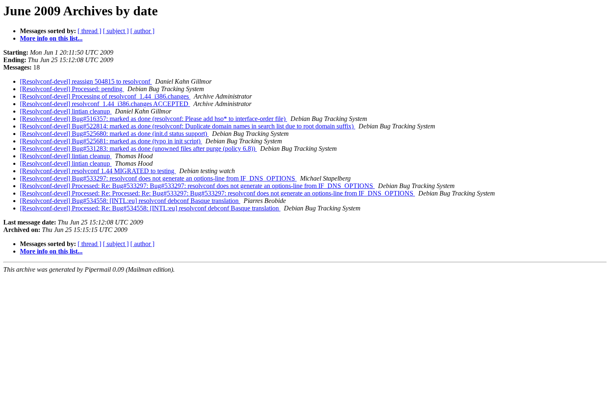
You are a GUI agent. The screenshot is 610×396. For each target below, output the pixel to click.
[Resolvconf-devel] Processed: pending (72, 88)
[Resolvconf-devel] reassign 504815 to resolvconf (86, 81)
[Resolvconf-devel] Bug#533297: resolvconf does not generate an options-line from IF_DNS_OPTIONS (158, 178)
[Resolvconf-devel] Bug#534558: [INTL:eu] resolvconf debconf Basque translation (130, 200)
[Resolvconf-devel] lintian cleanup (66, 111)
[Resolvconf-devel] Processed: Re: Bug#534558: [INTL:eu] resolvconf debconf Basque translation (150, 208)
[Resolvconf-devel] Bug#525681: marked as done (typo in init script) (111, 141)
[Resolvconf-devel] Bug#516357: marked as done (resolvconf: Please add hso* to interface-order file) (153, 118)
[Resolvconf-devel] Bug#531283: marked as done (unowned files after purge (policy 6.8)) (138, 148)
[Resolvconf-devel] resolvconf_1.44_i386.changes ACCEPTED (105, 103)
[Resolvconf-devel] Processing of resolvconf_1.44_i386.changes (105, 96)
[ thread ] (89, 30)
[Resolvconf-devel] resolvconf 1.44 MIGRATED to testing (98, 170)
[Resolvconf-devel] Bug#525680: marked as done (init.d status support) (114, 133)
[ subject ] (116, 30)
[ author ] (142, 30)
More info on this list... (51, 38)
